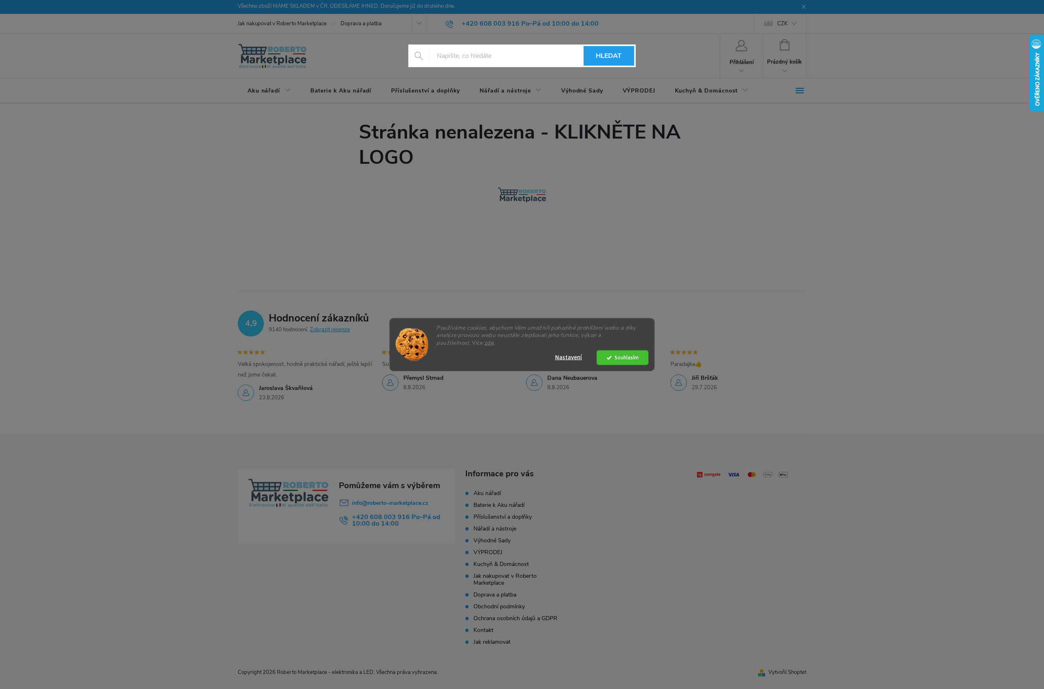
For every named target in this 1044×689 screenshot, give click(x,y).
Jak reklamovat (492, 642)
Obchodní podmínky (499, 606)
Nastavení (568, 357)
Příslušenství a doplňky (502, 517)
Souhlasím (627, 357)
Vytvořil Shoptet (787, 672)
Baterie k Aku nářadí (498, 505)
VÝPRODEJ (487, 552)
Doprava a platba (361, 23)
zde (489, 343)
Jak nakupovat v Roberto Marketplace (282, 23)
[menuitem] (269, 90)
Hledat (609, 55)
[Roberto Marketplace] (522, 194)
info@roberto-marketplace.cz (390, 503)
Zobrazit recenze (330, 329)
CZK (782, 23)
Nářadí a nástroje (494, 529)
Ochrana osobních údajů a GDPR (515, 618)
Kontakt (483, 630)
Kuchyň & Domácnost (501, 564)
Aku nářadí (487, 493)
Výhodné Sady (492, 540)
